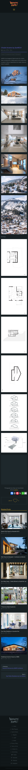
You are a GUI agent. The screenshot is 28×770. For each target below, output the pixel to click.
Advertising (14, 752)
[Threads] (14, 493)
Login (14, 737)
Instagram (14, 763)
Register (15, 734)
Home (14, 726)
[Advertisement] (14, 30)
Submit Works (14, 732)
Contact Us (14, 749)
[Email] (25, 493)
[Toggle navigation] (14, 9)
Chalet (3, 54)
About (14, 740)
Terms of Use (15, 746)
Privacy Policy (14, 743)
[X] (20, 493)
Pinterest (15, 760)
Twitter (15, 754)
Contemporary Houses (10, 54)
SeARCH (16, 490)
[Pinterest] (17, 493)
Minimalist (18, 54)
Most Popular (15, 729)
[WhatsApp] (22, 493)
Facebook (15, 757)
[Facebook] (12, 493)
